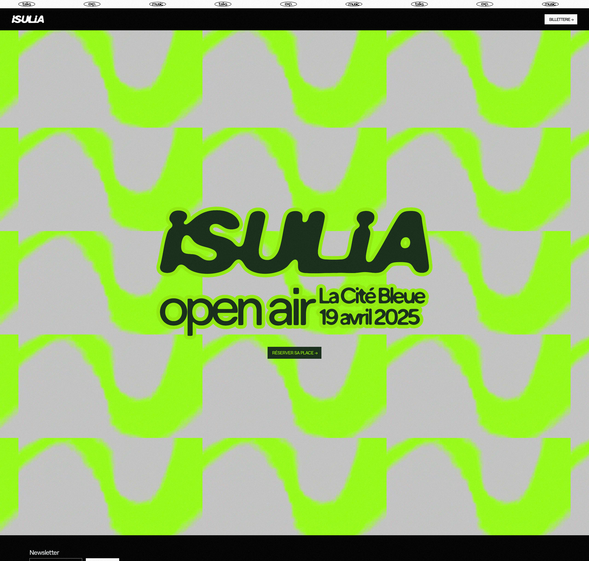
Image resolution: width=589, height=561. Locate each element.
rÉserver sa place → (295, 353)
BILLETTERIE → (561, 19)
